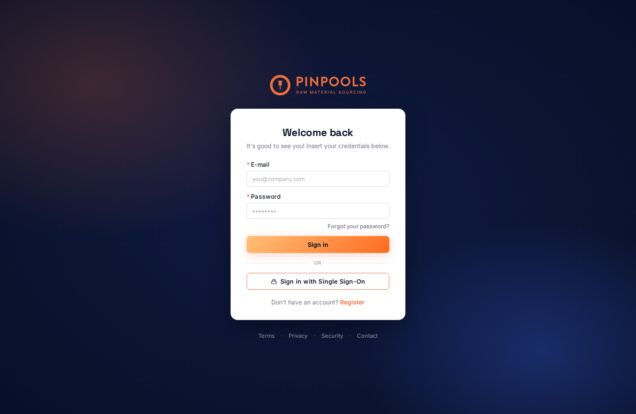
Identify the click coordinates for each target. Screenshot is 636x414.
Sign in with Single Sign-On (322, 281)
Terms (266, 335)
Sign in (318, 244)
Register (352, 302)
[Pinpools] (318, 85)
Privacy (298, 335)
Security (332, 335)
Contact (367, 335)
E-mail (258, 164)
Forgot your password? (358, 226)
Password (264, 196)
